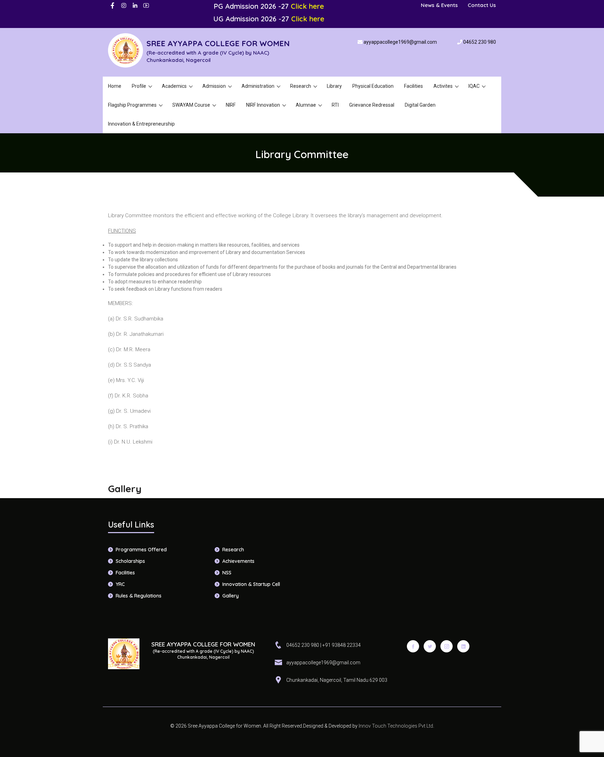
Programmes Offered (141, 549)
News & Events (439, 5)
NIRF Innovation (263, 105)
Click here (307, 6)
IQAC (474, 86)
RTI (335, 105)
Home (114, 86)
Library (334, 86)
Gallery (230, 596)
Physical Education (373, 86)
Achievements (238, 561)
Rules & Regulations (138, 596)
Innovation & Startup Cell (251, 584)
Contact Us (482, 5)
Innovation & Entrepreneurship (141, 124)
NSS (226, 572)
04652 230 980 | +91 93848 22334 (323, 645)
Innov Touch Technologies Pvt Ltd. (396, 726)
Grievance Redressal (371, 105)
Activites (443, 86)
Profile (139, 86)
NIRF (231, 105)
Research (300, 86)
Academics (174, 86)
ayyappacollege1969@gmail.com (400, 42)
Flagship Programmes (132, 105)
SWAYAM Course (191, 105)
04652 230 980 (479, 42)
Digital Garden (420, 105)
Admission (214, 86)
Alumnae (306, 105)
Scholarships (130, 561)
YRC (120, 584)
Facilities (413, 86)
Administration (258, 86)
